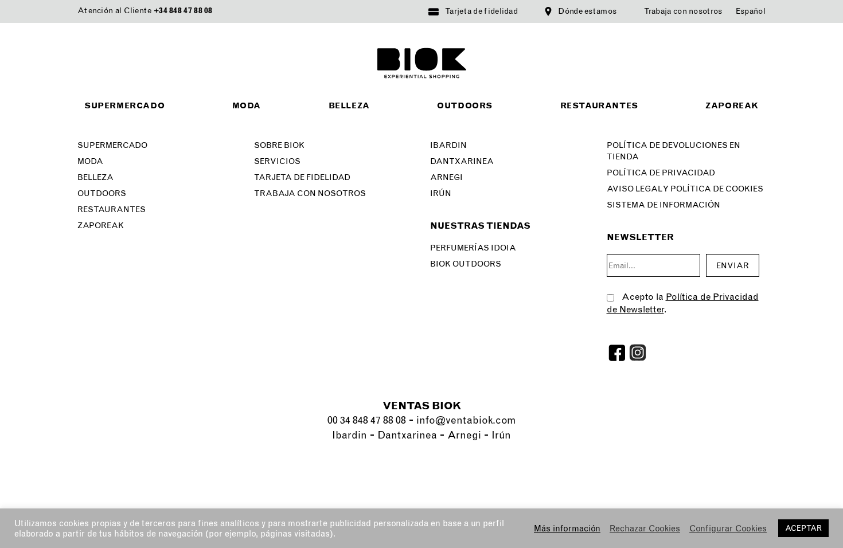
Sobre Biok (279, 145)
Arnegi (446, 177)
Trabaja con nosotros (683, 11)
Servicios (277, 161)
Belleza (349, 106)
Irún (440, 193)
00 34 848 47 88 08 (366, 420)
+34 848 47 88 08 (183, 10)
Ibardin (448, 145)
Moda (246, 106)
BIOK (421, 63)
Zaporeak (732, 106)
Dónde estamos (587, 11)
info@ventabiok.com (466, 420)
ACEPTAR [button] (803, 528)
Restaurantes (599, 106)
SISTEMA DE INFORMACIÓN (663, 205)
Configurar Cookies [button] (728, 528)
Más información (567, 528)
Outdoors (465, 106)
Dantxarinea (462, 161)
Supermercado (124, 106)
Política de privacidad (661, 173)
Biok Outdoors (465, 264)
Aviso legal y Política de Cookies (685, 189)
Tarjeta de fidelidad (481, 11)
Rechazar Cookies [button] (645, 528)
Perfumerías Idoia (473, 248)
